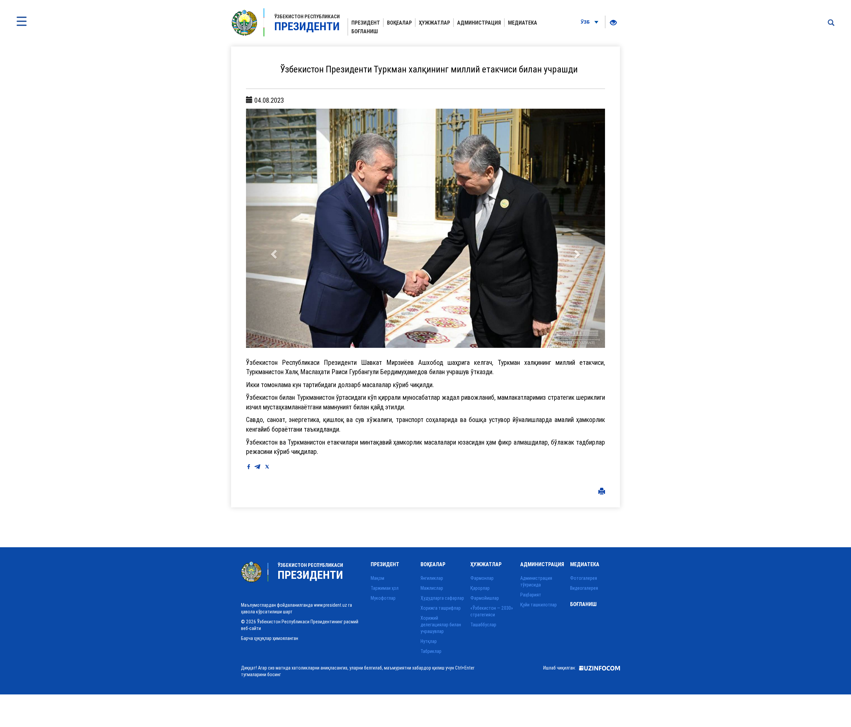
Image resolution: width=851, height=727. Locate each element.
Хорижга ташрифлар (441, 608)
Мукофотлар (383, 598)
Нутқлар (429, 641)
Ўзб (586, 22)
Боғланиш (364, 31)
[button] (273, 228)
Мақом (377, 578)
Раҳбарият (530, 595)
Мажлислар (432, 588)
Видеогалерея (584, 588)
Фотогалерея (583, 578)
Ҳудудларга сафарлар (442, 598)
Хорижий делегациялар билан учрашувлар (441, 624)
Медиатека (522, 22)
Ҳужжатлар (434, 22)
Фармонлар (482, 578)
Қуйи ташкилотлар (538, 605)
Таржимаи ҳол (385, 588)
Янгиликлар (432, 578)
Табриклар (431, 651)
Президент (365, 22)
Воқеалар (399, 22)
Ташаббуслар (483, 625)
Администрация (479, 22)
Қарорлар (480, 588)
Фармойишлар (484, 598)
